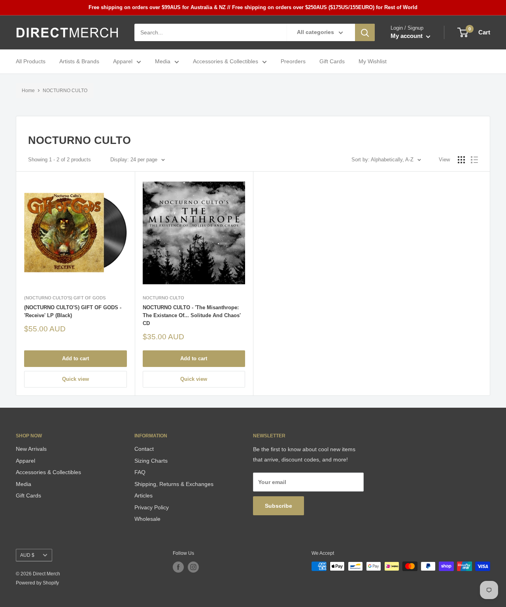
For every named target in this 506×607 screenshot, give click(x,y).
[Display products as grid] (461, 159)
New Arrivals (31, 449)
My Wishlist (373, 62)
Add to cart (75, 358)
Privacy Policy (151, 507)
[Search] (365, 32)
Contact (144, 449)
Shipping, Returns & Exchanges (173, 484)
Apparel (122, 62)
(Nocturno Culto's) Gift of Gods (65, 297)
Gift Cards (332, 62)
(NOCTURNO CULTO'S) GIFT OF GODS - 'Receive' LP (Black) (72, 311)
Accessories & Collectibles (225, 62)
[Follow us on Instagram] (193, 567)
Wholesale (147, 519)
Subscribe (278, 506)
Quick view (75, 379)
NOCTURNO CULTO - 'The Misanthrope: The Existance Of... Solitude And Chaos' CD (192, 315)
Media (162, 62)
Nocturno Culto (163, 297)
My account (407, 36)
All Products (30, 62)
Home (28, 90)
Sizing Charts (151, 461)
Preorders (293, 62)
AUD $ (27, 555)
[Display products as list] (474, 159)
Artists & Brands (79, 62)
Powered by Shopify (37, 583)
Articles (143, 495)
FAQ (139, 472)
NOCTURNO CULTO (65, 90)
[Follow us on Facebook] (178, 567)
